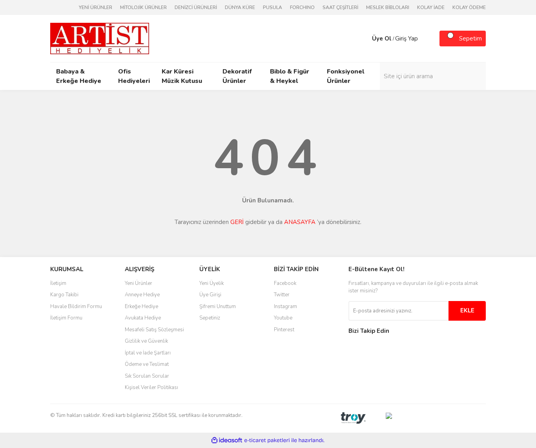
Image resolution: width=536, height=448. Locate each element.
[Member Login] (364, 38)
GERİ (237, 222)
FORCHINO (302, 7)
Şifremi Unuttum (217, 306)
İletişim (58, 283)
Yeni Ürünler (138, 283)
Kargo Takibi (64, 294)
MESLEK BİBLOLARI (387, 7)
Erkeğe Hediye (141, 306)
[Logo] (99, 38)
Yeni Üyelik (211, 283)
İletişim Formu (66, 317)
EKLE (467, 310)
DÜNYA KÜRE (240, 7)
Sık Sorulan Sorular (147, 376)
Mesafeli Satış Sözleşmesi (154, 329)
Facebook (285, 283)
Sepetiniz (209, 317)
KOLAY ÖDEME (469, 7)
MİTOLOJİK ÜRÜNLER (143, 7)
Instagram (285, 306)
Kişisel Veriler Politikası (151, 387)
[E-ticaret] (267, 440)
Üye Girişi (210, 294)
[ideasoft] (226, 440)
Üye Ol (382, 38)
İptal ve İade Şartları (148, 352)
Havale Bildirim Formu (76, 306)
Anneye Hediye (142, 294)
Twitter (282, 294)
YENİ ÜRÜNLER (95, 7)
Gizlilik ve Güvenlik (146, 341)
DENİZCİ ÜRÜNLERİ (196, 7)
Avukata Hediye (143, 317)
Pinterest (284, 329)
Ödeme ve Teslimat (147, 364)
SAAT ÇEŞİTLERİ (340, 7)
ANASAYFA (299, 222)
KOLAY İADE (431, 7)
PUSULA (272, 7)
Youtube (283, 317)
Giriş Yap (406, 38)
